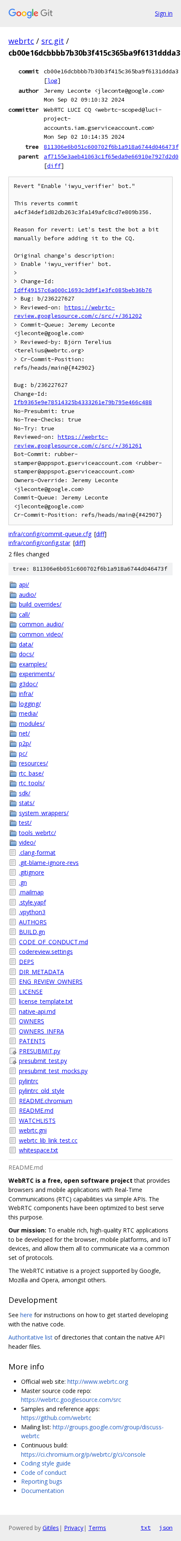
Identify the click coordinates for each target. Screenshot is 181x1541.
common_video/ (41, 634)
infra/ (26, 694)
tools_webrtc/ (37, 833)
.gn (23, 882)
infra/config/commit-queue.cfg (49, 534)
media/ (28, 713)
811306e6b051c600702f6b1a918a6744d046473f (111, 146)
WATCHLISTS (37, 1121)
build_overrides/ (40, 604)
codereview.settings (46, 952)
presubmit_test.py (43, 1061)
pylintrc (28, 1081)
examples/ (33, 664)
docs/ (26, 654)
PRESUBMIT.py (39, 1051)
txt (146, 1527)
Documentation (42, 1491)
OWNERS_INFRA (41, 1031)
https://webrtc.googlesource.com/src (71, 1400)
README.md (36, 1110)
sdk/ (24, 793)
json (166, 1527)
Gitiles (51, 1528)
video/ (27, 842)
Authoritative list (30, 1337)
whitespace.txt (38, 1150)
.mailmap (31, 892)
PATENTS (32, 1041)
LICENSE (31, 992)
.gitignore (31, 872)
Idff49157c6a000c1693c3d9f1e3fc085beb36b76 (83, 290)
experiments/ (37, 674)
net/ (24, 733)
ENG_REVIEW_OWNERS (51, 981)
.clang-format (37, 852)
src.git (52, 41)
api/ (24, 584)
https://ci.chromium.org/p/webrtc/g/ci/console (83, 1454)
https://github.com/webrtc (56, 1418)
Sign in (164, 13)
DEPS (26, 962)
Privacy (73, 1528)
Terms (97, 1528)
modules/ (32, 723)
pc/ (23, 753)
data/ (26, 644)
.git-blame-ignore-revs (49, 863)
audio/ (27, 595)
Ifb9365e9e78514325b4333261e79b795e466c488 (83, 402)
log (52, 80)
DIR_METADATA (41, 972)
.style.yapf (32, 902)
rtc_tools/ (32, 783)
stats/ (27, 803)
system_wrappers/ (44, 813)
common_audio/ (41, 624)
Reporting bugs (41, 1481)
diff (54, 165)
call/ (24, 614)
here (26, 1315)
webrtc (21, 41)
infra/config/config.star (39, 543)
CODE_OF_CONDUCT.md (53, 942)
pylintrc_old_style (41, 1091)
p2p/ (25, 743)
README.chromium (45, 1101)
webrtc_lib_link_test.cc (48, 1140)
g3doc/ (28, 684)
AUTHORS (33, 922)
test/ (25, 823)
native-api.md (37, 1011)
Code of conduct (44, 1473)
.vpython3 (32, 912)
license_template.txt (46, 1001)
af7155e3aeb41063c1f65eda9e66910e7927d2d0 (111, 156)
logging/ (30, 704)
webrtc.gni (33, 1130)
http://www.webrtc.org (97, 1381)
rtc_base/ (31, 773)
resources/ (33, 763)
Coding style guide (46, 1463)
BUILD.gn (32, 932)
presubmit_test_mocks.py (53, 1071)
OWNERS (31, 1021)
